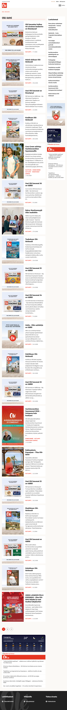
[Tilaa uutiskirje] (56, 114)
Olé (3, 12)
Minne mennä (36, 170)
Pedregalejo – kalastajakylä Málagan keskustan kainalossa (54, 62)
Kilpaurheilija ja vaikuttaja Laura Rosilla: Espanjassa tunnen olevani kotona (55, 75)
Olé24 (57, 1)
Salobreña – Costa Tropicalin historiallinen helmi (55, 35)
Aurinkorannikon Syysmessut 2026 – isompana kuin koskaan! (55, 88)
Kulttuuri (28, 170)
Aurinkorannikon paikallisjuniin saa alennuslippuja (53, 54)
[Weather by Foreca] (8, 654)
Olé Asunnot (62, 1)
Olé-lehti (53, 1)
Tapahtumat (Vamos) (31, 440)
